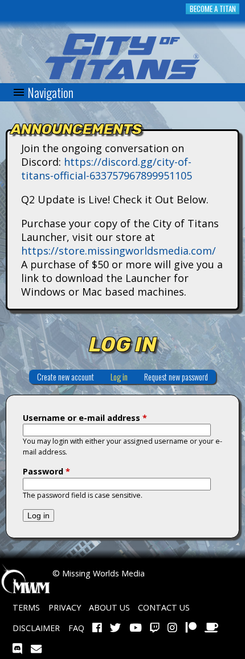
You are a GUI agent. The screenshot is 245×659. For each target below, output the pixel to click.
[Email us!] (36, 648)
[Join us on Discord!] (17, 648)
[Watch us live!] (155, 628)
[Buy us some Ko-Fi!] (211, 628)
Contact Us (164, 607)
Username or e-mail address (85, 417)
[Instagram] (172, 628)
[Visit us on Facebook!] (97, 628)
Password (46, 471)
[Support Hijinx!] (191, 628)
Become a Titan (213, 8)
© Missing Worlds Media (97, 573)
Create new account (65, 377)
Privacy (64, 607)
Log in (123, 377)
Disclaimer (36, 628)
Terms (26, 607)
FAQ (76, 628)
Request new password (176, 377)
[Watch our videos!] (135, 628)
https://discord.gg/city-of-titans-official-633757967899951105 (106, 168)
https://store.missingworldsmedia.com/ (118, 250)
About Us (109, 607)
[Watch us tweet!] (115, 628)
